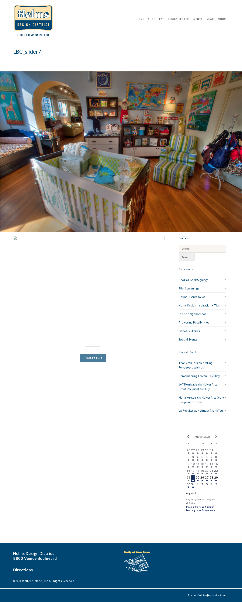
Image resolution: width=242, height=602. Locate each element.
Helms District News (192, 297)
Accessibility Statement (218, 595)
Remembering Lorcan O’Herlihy (199, 376)
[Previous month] (188, 436)
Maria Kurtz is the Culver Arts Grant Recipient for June (201, 400)
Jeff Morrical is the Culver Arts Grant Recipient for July (198, 386)
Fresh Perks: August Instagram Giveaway (200, 508)
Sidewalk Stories (189, 331)
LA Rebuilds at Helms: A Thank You (201, 410)
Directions (23, 570)
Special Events (188, 339)
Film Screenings (189, 288)
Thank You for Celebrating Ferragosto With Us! (196, 365)
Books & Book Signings (193, 280)
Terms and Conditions (197, 595)
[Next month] (216, 436)
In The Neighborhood (192, 314)
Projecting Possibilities (194, 322)
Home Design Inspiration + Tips (199, 305)
